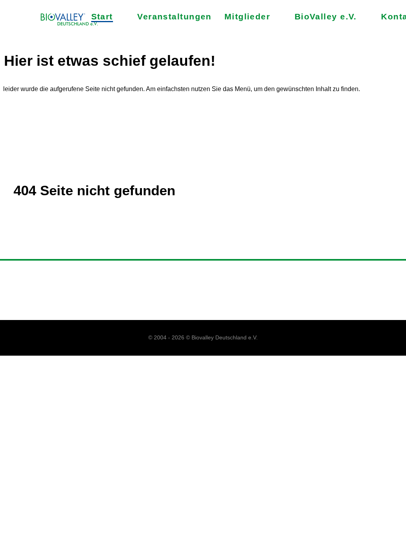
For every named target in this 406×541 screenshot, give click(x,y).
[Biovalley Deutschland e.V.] (70, 20)
